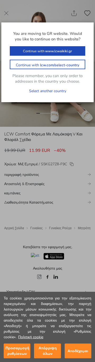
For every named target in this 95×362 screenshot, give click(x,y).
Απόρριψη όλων (48, 351)
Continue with (47, 51)
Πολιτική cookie (30, 337)
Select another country (47, 90)
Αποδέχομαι (78, 351)
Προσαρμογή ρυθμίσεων (17, 351)
